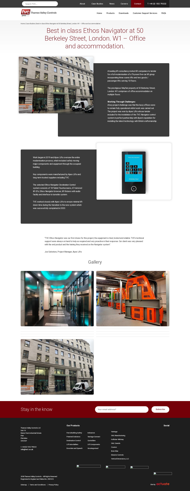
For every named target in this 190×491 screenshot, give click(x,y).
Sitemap (24, 485)
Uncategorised (93, 448)
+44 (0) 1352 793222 (29, 447)
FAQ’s (163, 13)
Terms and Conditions (38, 485)
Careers (124, 3)
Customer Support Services (145, 13)
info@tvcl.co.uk (27, 449)
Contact (137, 3)
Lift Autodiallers (72, 444)
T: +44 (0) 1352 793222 (156, 3)
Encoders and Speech (74, 448)
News (111, 3)
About (82, 3)
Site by (153, 484)
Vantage (114, 431)
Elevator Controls (117, 455)
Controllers (92, 440)
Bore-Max (114, 451)
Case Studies (97, 3)
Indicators (91, 433)
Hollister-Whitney (117, 439)
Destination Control (74, 440)
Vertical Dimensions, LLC (120, 459)
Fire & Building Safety (74, 433)
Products (111, 13)
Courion (114, 447)
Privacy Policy (53, 485)
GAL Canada (115, 443)
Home (99, 13)
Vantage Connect (94, 436)
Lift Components (94, 444)
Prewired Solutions (73, 436)
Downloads (123, 13)
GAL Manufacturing (118, 435)
